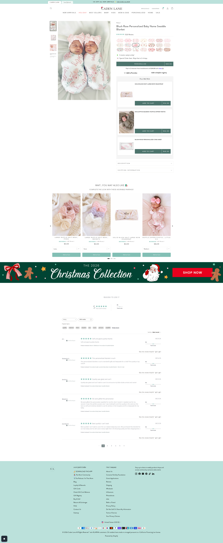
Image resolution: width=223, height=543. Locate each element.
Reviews (108, 482)
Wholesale (145, 8)
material (71, 328)
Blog (75, 482)
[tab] (54, 2)
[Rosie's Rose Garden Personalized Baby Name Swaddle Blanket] (159, 49)
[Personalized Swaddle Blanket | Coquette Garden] (135, 40)
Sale (158, 13)
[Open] (4, 539)
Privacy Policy (110, 506)
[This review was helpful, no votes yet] (156, 352)
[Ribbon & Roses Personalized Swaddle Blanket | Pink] (151, 40)
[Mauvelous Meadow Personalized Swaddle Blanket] (167, 49)
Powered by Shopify (111, 536)
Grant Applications (112, 478)
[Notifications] (163, 8)
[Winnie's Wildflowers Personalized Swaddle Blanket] (120, 45)
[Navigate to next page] (124, 445)
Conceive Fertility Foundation (115, 475)
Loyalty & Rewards (79, 485)
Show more (115, 328)
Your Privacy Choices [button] (113, 516)
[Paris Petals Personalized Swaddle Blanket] (120, 49)
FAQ (75, 506)
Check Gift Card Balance (82, 492)
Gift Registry (78, 495)
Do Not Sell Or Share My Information (118, 509)
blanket (84, 328)
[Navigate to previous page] (99, 445)
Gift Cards (77, 489)
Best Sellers (95, 13)
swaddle (108, 328)
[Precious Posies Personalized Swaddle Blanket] (143, 40)
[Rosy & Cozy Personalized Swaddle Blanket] (143, 45)
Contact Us (77, 509)
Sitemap (76, 513)
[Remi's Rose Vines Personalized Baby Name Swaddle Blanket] (159, 45)
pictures (101, 328)
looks (94, 328)
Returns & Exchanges (80, 502)
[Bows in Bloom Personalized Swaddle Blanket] (159, 40)
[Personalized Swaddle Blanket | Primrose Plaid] (128, 40)
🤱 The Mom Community (82, 475)
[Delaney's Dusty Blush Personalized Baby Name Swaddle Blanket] (135, 49)
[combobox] (69, 319)
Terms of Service (111, 513)
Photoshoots (110, 495)
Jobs (107, 499)
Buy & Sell (77, 499)
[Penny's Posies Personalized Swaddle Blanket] (167, 45)
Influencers (109, 492)
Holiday (83, 13)
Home (150, 13)
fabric (77, 328)
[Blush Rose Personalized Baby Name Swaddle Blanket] (135, 45)
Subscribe (155, 8)
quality (65, 328)
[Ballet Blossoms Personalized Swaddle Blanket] (143, 49)
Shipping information (129, 170)
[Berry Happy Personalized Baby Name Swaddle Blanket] (151, 45)
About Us (109, 471)
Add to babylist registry (159, 73)
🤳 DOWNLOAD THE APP (83, 471)
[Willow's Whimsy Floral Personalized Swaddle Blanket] (128, 45)
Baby (106, 13)
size (90, 328)
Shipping (109, 485)
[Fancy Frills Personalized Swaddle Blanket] (167, 40)
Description (124, 163)
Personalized (138, 13)
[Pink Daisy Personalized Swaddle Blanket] (128, 49)
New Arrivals (69, 13)
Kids (114, 13)
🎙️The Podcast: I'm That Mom (83, 478)
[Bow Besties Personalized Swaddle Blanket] (151, 49)
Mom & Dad (123, 13)
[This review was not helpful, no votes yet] (159, 352)
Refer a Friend (110, 502)
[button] (84, 22)
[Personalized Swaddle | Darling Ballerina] (120, 40)
